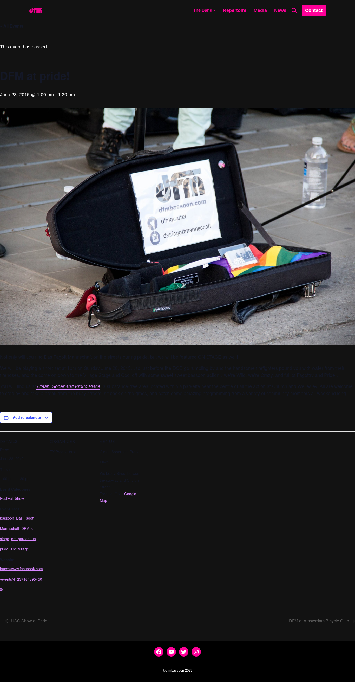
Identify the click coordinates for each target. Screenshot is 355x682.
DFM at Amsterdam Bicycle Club (319, 621)
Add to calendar (27, 417)
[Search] (294, 10)
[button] (215, 10)
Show (19, 498)
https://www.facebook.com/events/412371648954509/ (21, 579)
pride (4, 549)
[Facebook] (158, 652)
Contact (314, 10)
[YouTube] (171, 652)
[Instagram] (196, 652)
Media (260, 10)
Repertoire (234, 10)
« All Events (11, 26)
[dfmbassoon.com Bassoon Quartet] (35, 10)
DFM (25, 528)
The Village (19, 549)
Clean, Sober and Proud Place (68, 386)
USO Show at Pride (28, 621)
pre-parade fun (23, 538)
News (280, 10)
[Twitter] (183, 652)
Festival (6, 498)
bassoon (7, 518)
